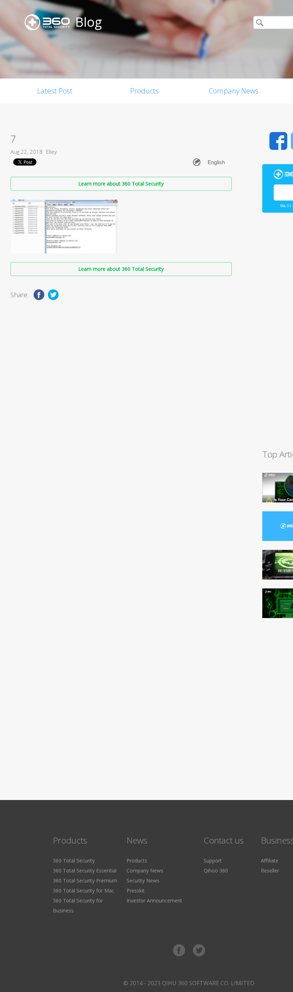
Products (144, 91)
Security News (142, 880)
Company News (233, 91)
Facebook (278, 141)
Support (213, 860)
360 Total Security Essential (84, 870)
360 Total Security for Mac (83, 890)
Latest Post (55, 91)
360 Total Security (74, 860)
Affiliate (269, 860)
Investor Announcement (154, 900)
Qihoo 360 (216, 870)
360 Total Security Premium (85, 880)
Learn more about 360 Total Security (121, 183)
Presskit (135, 890)
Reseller (270, 870)
